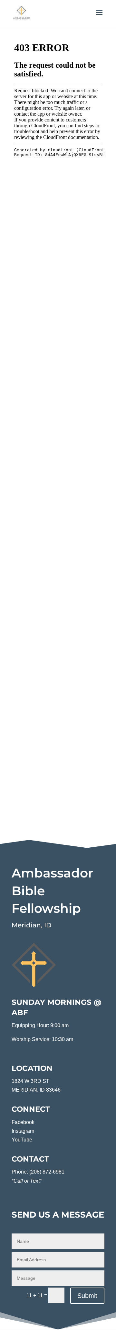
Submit (87, 1295)
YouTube (22, 1139)
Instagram (23, 1131)
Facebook (23, 1122)
